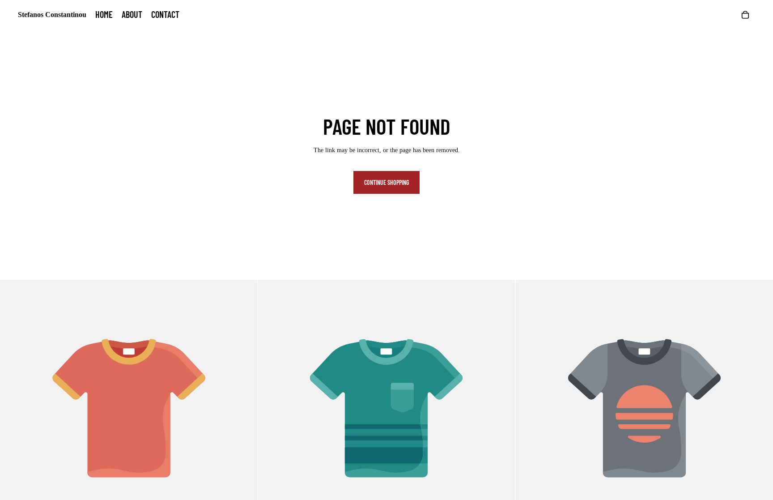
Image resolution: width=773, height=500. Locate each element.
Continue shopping (386, 182)
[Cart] (745, 15)
